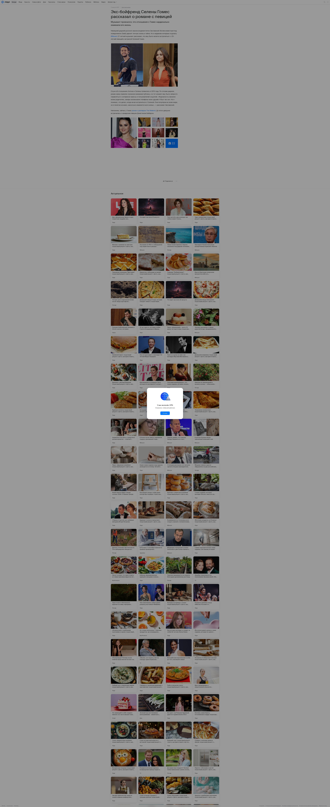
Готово (165, 413)
